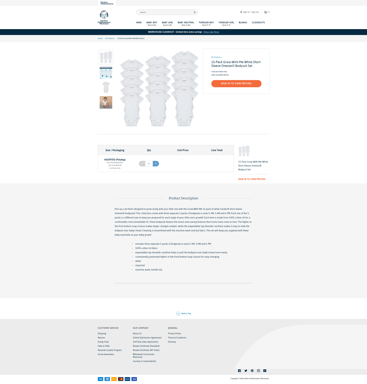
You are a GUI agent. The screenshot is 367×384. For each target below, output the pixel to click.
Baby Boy (152, 23)
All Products (110, 38)
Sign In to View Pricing (236, 83)
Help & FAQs (104, 346)
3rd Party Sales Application (145, 342)
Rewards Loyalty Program (110, 350)
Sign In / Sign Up (251, 12)
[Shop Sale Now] (211, 32)
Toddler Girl (226, 23)
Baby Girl (167, 23)
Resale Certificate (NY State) (146, 350)
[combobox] (167, 12)
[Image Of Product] (159, 88)
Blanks (243, 22)
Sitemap (172, 342)
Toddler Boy (206, 23)
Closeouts (258, 22)
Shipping (102, 333)
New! (139, 22)
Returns (101, 337)
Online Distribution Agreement (147, 337)
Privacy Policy (174, 333)
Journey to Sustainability (144, 361)
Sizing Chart (103, 342)
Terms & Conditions (177, 337)
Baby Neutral (186, 23)
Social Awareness (106, 354)
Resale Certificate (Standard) (146, 346)
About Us (137, 333)
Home (100, 38)
